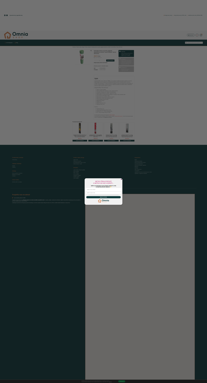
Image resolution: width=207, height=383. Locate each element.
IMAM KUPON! (103, 197)
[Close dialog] (121, 179)
